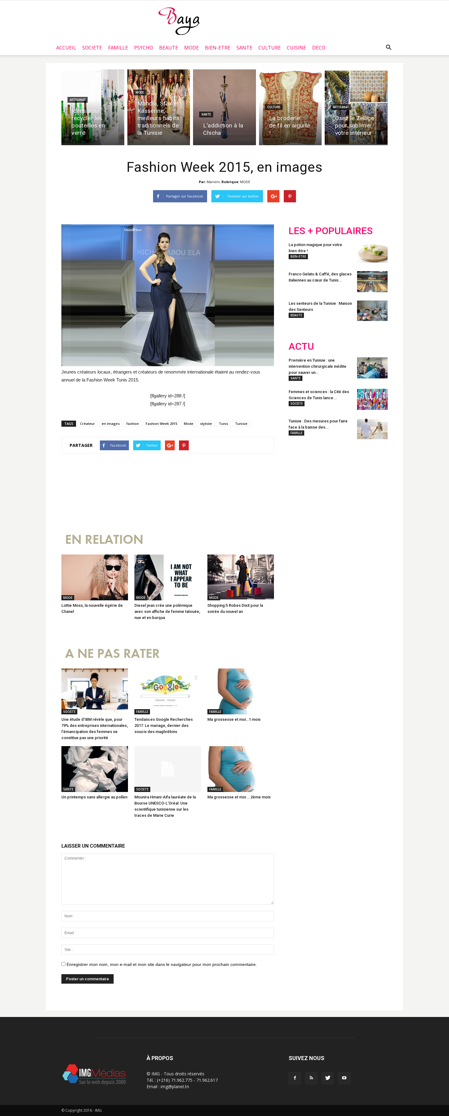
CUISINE (296, 47)
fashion (132, 423)
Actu (301, 346)
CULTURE (269, 47)
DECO (318, 47)
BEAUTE (168, 47)
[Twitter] (328, 1078)
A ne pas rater (112, 653)
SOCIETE (92, 47)
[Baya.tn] (179, 21)
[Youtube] (344, 1078)
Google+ (369, 484)
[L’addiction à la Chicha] (224, 107)
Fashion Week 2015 (161, 423)
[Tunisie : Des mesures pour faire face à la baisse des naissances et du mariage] (372, 428)
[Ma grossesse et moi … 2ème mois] (240, 769)
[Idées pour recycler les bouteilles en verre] (92, 107)
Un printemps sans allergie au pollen (94, 797)
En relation (104, 539)
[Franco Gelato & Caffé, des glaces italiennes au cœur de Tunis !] (372, 281)
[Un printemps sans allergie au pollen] (94, 769)
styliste (206, 423)
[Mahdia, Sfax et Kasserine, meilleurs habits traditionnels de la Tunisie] (158, 107)
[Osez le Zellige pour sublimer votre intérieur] (356, 107)
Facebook (300, 484)
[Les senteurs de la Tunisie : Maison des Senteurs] (372, 310)
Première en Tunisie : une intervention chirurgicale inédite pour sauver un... (317, 366)
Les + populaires (331, 231)
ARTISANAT (78, 99)
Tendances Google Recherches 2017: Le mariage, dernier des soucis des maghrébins (163, 725)
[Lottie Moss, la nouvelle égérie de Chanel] (94, 577)
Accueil (66, 47)
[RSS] (311, 1078)
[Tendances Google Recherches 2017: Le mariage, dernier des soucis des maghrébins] (167, 691)
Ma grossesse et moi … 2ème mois (239, 797)
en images (111, 423)
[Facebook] (295, 1078)
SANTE (244, 47)
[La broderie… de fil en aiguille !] (290, 107)
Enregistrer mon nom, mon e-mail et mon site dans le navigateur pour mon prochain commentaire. (162, 964)
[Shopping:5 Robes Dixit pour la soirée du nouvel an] (240, 577)
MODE (191, 47)
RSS (345, 484)
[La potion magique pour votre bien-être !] (372, 252)
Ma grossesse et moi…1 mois (234, 719)
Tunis (223, 423)
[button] (388, 47)
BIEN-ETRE (217, 47)
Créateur (87, 423)
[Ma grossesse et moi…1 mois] (240, 691)
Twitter (323, 484)
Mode (188, 423)
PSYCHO (143, 47)
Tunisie (241, 423)
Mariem (213, 181)
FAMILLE (118, 47)
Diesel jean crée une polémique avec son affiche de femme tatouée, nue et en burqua (167, 611)
